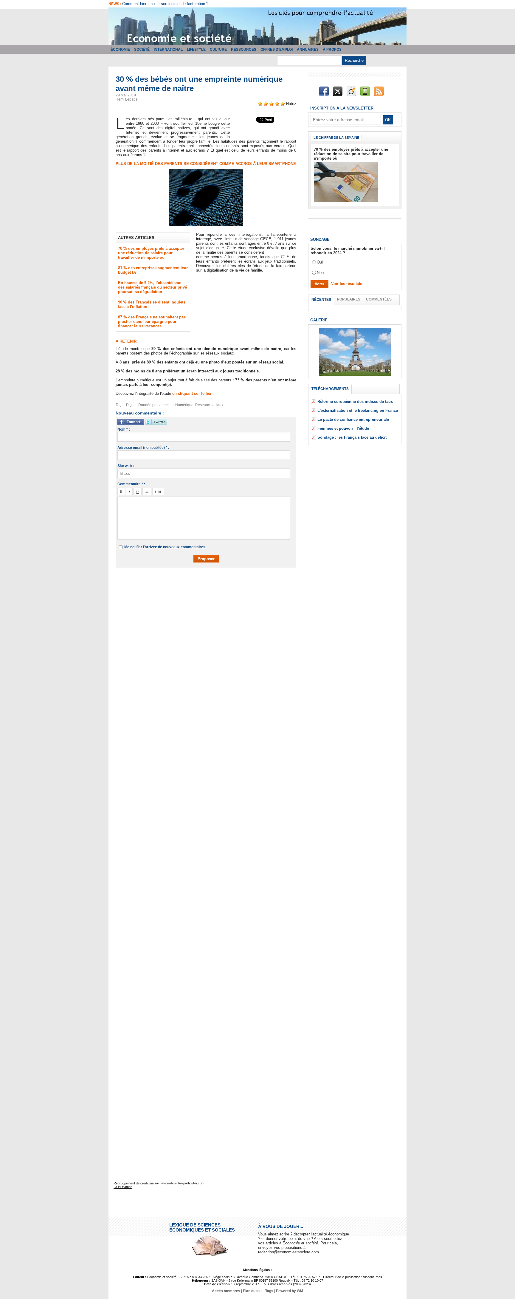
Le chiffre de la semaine (336, 137)
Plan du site (253, 1291)
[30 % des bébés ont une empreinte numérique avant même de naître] (206, 170)
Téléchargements (330, 389)
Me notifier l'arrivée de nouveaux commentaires (164, 547)
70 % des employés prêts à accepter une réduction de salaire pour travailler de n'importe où (151, 253)
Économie (120, 49)
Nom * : (123, 429)
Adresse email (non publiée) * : (143, 448)
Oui (320, 262)
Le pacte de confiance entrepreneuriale (353, 419)
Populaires (348, 299)
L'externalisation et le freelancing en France (357, 410)
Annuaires (308, 49)
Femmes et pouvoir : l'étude (343, 428)
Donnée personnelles (155, 405)
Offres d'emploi (276, 49)
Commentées (379, 299)
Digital (131, 405)
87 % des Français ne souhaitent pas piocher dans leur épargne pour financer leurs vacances (152, 321)
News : (115, 4)
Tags (269, 1291)
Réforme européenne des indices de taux (355, 401)
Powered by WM (289, 1291)
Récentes (321, 300)
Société (142, 49)
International (168, 49)
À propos (332, 49)
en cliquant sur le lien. (193, 393)
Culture (218, 49)
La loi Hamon (123, 1187)
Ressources (243, 49)
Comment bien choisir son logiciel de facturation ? (165, 3)
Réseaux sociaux (209, 405)
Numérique (184, 405)
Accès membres (226, 1291)
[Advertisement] (210, 589)
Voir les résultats (346, 283)
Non (320, 272)
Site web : (125, 466)
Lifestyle (196, 49)
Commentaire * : (131, 484)
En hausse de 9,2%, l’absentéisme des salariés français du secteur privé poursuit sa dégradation (152, 287)
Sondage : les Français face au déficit (352, 437)
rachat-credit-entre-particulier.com (179, 1183)
